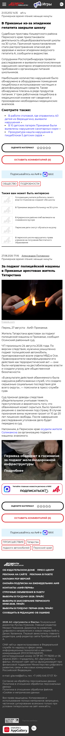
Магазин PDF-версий (16, 578)
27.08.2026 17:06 (10, 255)
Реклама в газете (41, 574)
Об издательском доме (19, 570)
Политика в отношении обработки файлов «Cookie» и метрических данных (28, 691)
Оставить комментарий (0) (32, 159)
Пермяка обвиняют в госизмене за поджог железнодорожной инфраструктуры (31, 460)
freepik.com (8, 322)
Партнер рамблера (29, 721)
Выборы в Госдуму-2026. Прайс (23, 596)
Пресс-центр (45, 570)
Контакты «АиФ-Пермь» (18, 587)
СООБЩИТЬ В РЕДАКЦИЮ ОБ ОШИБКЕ (26, 612)
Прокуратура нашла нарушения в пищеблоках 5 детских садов (29, 134)
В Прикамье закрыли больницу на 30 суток (36, 207)
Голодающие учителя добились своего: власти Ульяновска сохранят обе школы (35, 198)
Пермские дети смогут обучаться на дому (35, 227)
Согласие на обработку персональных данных (29, 681)
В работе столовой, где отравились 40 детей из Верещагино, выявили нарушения (32, 119)
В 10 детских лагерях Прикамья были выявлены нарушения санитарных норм (32, 127)
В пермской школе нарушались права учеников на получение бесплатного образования (34, 240)
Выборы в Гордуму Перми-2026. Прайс (28, 608)
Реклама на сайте (15, 574)
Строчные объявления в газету (24, 592)
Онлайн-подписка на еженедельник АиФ (31, 583)
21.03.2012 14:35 (10, 12)
